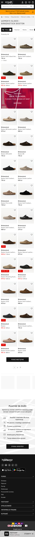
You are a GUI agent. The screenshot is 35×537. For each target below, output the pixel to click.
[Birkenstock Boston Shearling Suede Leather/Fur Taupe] (9, 265)
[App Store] (6, 470)
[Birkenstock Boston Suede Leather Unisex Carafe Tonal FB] (9, 240)
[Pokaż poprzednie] (20, 367)
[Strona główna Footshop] (9, 2)
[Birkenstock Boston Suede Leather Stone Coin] (26, 166)
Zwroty (3, 486)
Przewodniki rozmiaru (7, 492)
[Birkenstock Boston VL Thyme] (9, 71)
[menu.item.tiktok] (12, 465)
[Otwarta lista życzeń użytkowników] (29, 2)
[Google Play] (19, 470)
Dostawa (3, 481)
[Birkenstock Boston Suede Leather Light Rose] (9, 339)
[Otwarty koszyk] (33, 2)
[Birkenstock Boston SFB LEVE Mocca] (9, 142)
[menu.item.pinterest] (16, 465)
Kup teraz (17, 103)
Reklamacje (4, 489)
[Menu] (2, 2)
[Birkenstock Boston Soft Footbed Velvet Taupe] (26, 45)
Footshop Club (27, 410)
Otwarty (27, 534)
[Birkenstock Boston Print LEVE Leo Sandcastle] (9, 191)
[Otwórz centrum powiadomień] (26, 2)
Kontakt (3, 497)
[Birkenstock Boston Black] (9, 314)
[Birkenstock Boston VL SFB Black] (9, 166)
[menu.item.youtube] (5, 465)
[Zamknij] (33, 12)
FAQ (2, 494)
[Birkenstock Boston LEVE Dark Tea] (9, 289)
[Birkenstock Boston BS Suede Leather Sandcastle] (9, 117)
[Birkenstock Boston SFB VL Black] (26, 191)
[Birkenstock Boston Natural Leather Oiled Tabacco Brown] (26, 240)
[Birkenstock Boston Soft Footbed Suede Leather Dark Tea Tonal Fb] (26, 289)
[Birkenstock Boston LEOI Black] (26, 265)
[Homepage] (17, 460)
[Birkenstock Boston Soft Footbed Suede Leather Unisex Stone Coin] (26, 117)
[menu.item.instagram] (9, 465)
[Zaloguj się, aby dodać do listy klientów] (14, 38)
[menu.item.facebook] (2, 465)
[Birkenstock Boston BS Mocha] (26, 142)
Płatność (3, 483)
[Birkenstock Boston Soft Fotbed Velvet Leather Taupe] (9, 45)
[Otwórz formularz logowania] (22, 2)
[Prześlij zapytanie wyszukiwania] (31, 6)
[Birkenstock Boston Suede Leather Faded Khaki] (26, 71)
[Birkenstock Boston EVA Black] (26, 216)
